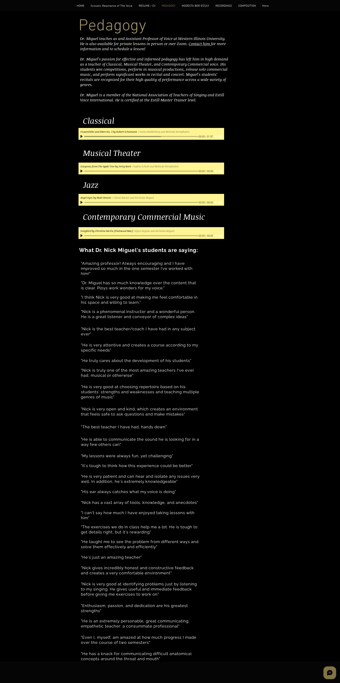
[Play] (82, 136)
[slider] (220, 137)
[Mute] (216, 136)
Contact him (200, 43)
